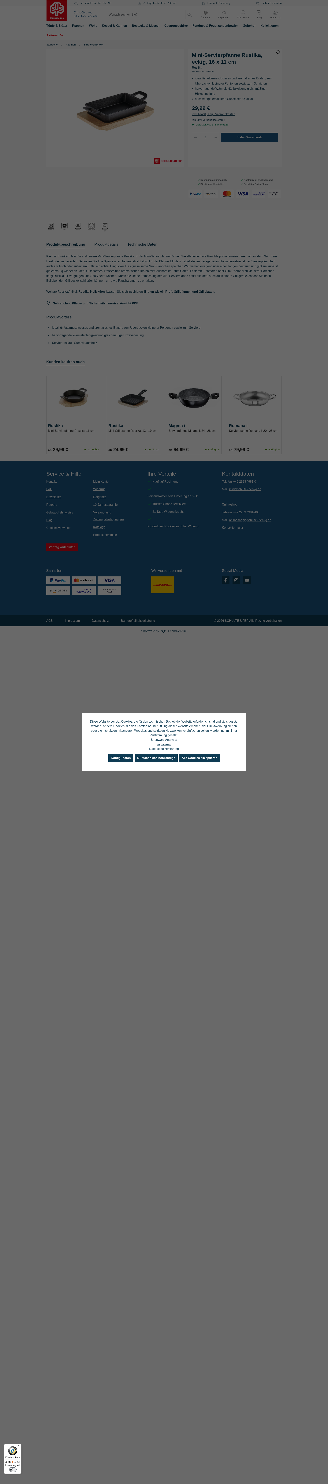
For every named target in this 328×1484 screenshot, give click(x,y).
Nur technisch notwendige (156, 758)
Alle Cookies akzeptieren (199, 758)
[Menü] (19, 1446)
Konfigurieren (121, 758)
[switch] (13, 1469)
